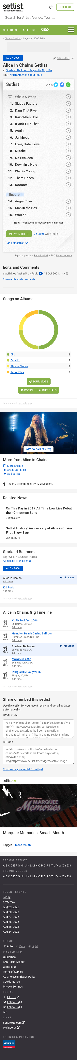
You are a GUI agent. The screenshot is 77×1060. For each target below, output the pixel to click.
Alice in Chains (18, 65)
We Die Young (25, 171)
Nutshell (21, 151)
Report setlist (41, 255)
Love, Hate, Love (27, 144)
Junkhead (22, 137)
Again (19, 130)
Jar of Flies (17, 372)
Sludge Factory (26, 103)
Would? (20, 215)
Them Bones (24, 178)
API (5, 1012)
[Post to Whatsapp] (68, 84)
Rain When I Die (26, 117)
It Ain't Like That (27, 124)
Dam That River (26, 110)
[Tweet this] (56, 84)
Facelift (15, 360)
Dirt (12, 354)
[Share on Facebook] (62, 84)
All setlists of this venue (17, 560)
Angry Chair (23, 201)
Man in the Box (26, 208)
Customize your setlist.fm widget (23, 769)
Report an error (64, 255)
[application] (38, 805)
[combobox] (38, 17)
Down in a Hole (26, 164)
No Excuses (24, 158)
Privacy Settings (13, 986)
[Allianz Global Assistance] (9, 1044)
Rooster (21, 185)
